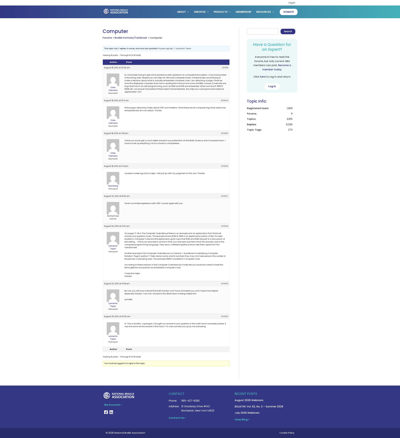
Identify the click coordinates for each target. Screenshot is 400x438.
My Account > (113, 405)
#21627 (224, 196)
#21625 (224, 133)
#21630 (224, 316)
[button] (289, 12)
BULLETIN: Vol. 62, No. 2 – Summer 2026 (259, 406)
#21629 (224, 283)
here (263, 77)
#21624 (224, 100)
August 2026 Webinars (249, 400)
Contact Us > (177, 418)
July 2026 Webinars (247, 413)
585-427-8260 (190, 401)
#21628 (224, 226)
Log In (292, 2)
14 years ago (164, 48)
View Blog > (242, 419)
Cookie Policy (286, 432)
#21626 (224, 166)
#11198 (225, 67)
